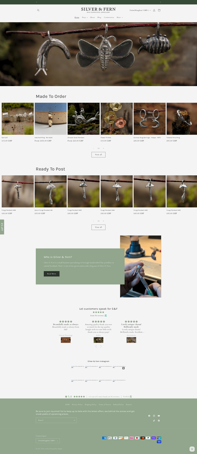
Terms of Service (105, 404)
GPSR (67, 404)
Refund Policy (118, 404)
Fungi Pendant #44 (108, 210)
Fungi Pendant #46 (9, 210)
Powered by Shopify (56, 449)
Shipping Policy (90, 404)
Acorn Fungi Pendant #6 (43, 210)
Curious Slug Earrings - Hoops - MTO (147, 137)
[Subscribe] (74, 420)
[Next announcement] (160, 2)
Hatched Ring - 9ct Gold (43, 137)
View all (98, 154)
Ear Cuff (5, 137)
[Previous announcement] (36, 2)
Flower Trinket (106, 137)
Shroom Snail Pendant (76, 137)
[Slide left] (93, 148)
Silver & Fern (45, 449)
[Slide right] (103, 148)
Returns (129, 404)
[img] (98, 312)
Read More (51, 274)
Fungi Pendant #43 (141, 210)
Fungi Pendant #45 (75, 210)
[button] (38, 10)
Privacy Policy (77, 404)
